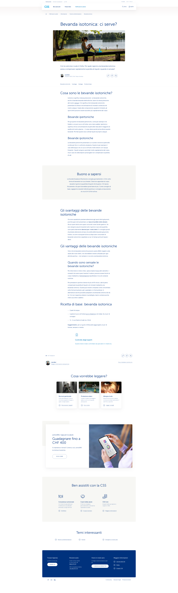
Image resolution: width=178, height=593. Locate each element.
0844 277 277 (72, 564)
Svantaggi (74, 84)
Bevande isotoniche (65, 84)
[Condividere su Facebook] (112, 75)
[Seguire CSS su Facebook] (48, 580)
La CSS (65, 1)
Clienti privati (48, 1)
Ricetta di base (88, 84)
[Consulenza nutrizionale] (67, 503)
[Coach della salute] (89, 503)
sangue (76, 103)
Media (118, 565)
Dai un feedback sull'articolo (125, 362)
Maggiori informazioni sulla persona (60, 364)
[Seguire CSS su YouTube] (51, 580)
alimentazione (84, 276)
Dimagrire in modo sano (111, 539)
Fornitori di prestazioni (57, 1)
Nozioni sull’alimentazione (64, 539)
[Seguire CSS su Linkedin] (55, 580)
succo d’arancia (91, 314)
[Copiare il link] (108, 75)
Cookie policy (109, 579)
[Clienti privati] (46, 7)
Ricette (83, 539)
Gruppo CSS (119, 568)
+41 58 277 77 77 (73, 568)
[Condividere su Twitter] (116, 75)
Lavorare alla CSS (120, 561)
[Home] (46, 14)
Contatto (123, 1)
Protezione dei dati (126, 579)
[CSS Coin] (111, 503)
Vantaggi (80, 84)
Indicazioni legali (117, 579)
